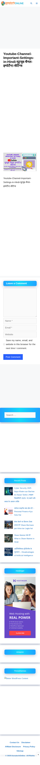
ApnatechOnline (18, 756)
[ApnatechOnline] (12, 3)
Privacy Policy (29, 747)
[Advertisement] (20, 28)
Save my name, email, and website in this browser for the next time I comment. (20, 344)
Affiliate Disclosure (13, 747)
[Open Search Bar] (31, 3)
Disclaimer (25, 742)
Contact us (14, 742)
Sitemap (20, 751)
